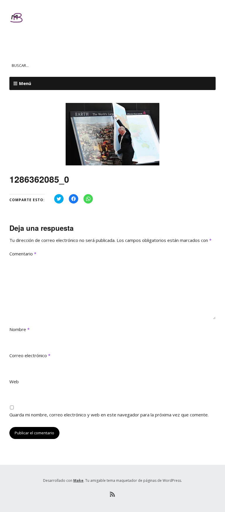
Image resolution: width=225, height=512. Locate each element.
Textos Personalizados (71, 35)
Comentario (22, 254)
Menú (25, 83)
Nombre (19, 329)
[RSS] (112, 494)
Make (78, 480)
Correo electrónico (29, 355)
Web (14, 381)
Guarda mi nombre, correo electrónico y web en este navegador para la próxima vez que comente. (109, 415)
